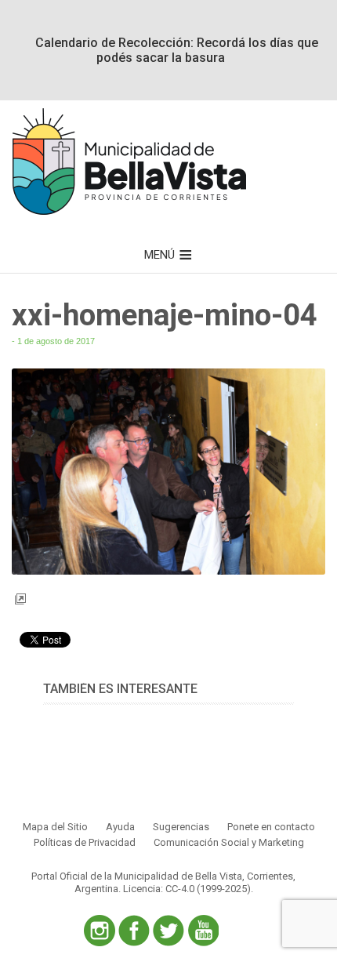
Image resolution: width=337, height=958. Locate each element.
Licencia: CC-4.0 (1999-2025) (187, 888)
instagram (99, 930)
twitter (168, 930)
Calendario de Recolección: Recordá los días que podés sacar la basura (176, 50)
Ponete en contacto (271, 827)
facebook (134, 930)
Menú (159, 255)
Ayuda (120, 827)
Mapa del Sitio (55, 827)
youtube (203, 930)
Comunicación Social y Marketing (229, 842)
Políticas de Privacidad (85, 842)
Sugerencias (181, 827)
